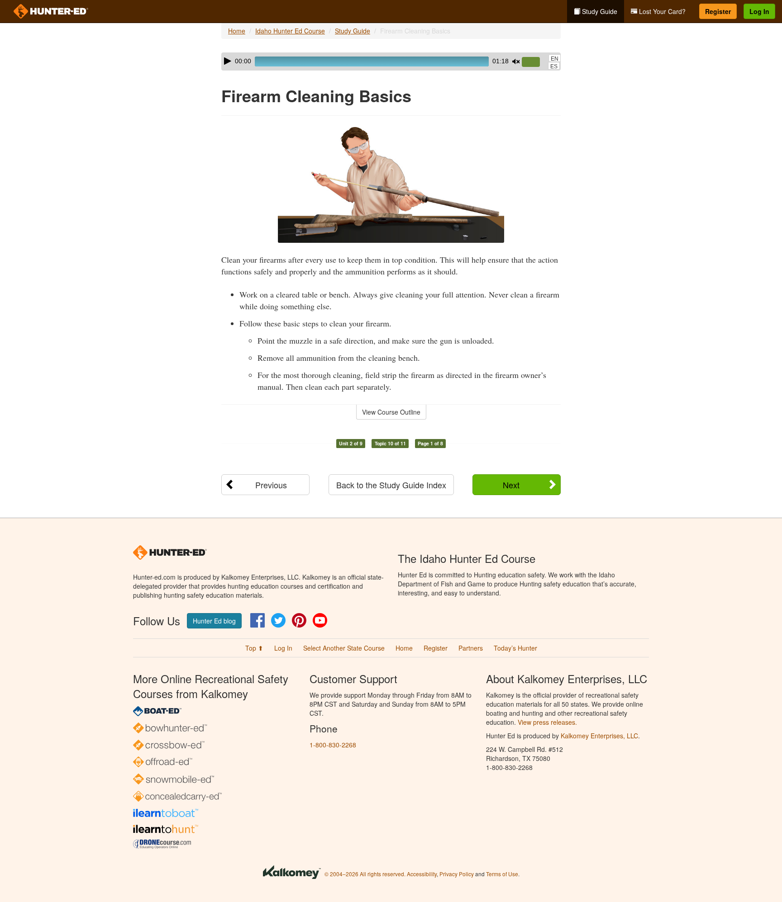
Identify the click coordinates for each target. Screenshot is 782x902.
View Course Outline (391, 411)
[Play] (227, 61)
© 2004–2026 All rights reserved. (364, 874)
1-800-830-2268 (333, 744)
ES (554, 66)
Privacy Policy (456, 874)
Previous (271, 485)
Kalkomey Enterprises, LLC (599, 735)
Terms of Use (502, 874)
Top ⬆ (254, 647)
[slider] (534, 62)
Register (718, 11)
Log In (759, 11)
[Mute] (516, 61)
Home (236, 30)
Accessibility (422, 874)
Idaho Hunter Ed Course (290, 30)
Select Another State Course (344, 647)
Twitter (278, 620)
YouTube (320, 620)
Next (511, 485)
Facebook (257, 620)
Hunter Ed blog (214, 620)
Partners (470, 647)
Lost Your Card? (661, 11)
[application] (391, 61)
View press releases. (547, 722)
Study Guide (598, 11)
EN (554, 59)
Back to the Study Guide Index (391, 485)
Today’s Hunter (515, 647)
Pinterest (299, 620)
